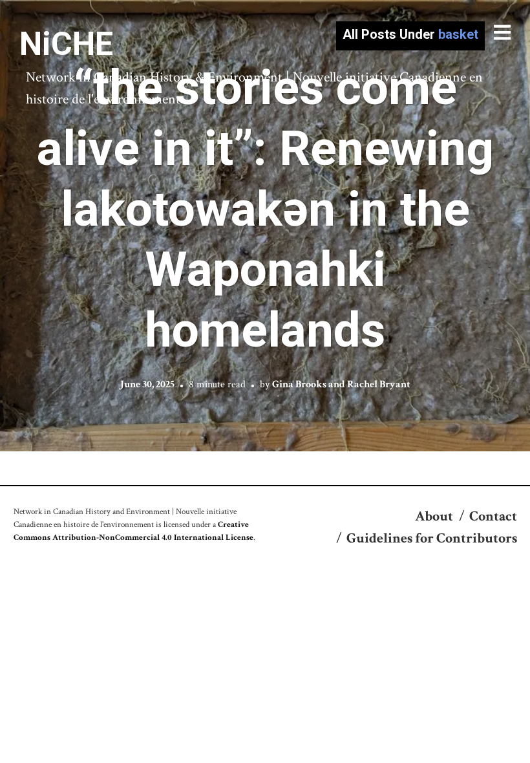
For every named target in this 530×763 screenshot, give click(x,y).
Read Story (265, 225)
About (434, 516)
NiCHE (66, 44)
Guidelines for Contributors (431, 538)
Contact (493, 516)
